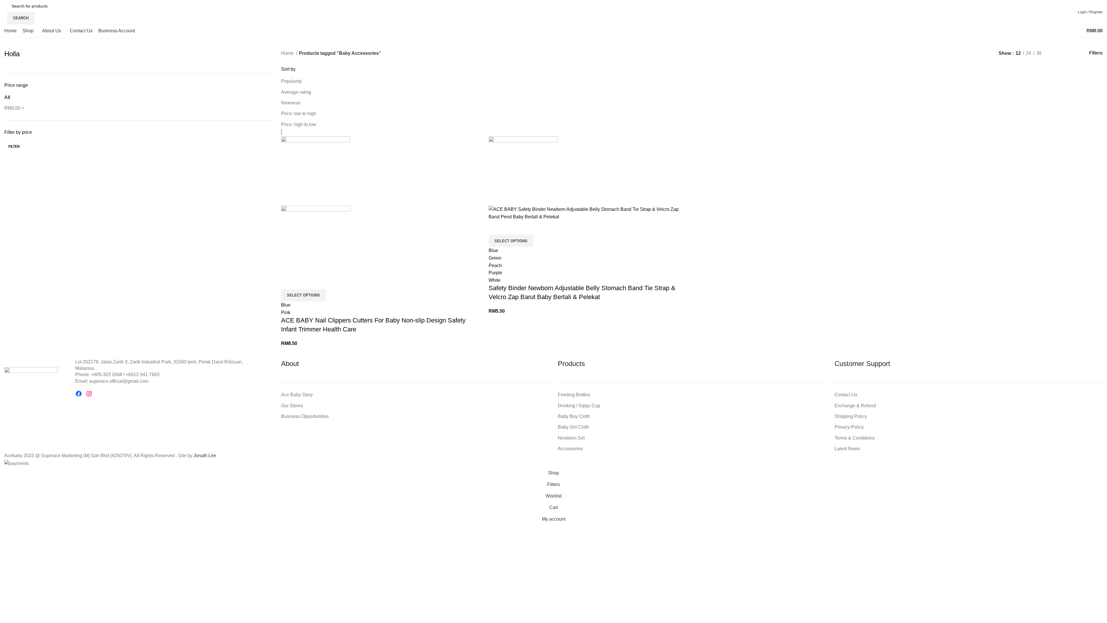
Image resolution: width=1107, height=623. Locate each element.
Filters (1096, 53)
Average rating (296, 92)
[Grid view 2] (1055, 53)
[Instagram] (89, 393)
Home (288, 53)
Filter (14, 147)
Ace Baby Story (297, 394)
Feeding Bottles (574, 394)
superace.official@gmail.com (118, 381)
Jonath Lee (204, 455)
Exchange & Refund (855, 405)
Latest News (847, 448)
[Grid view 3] (1066, 53)
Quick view (288, 282)
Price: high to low (298, 124)
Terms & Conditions (855, 438)
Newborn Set (571, 438)
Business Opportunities (305, 416)
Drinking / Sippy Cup (579, 405)
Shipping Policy (851, 416)
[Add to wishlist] (304, 282)
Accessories (570, 448)
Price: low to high (298, 113)
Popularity (291, 81)
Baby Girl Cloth (573, 427)
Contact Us (846, 394)
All (7, 97)
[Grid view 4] (1077, 53)
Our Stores (292, 405)
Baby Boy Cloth (574, 416)
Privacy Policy (849, 427)
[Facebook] (78, 393)
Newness (290, 102)
